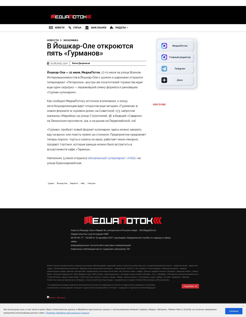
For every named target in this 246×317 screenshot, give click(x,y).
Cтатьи (77, 27)
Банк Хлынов (98, 27)
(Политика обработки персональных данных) (68, 313)
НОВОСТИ (59, 27)
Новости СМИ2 (159, 104)
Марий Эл (74, 183)
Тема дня (91, 183)
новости (53, 40)
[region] (123, 310)
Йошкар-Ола (62, 183)
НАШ (83, 183)
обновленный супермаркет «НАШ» (112, 158)
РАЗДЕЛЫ (120, 27)
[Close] (243, 306)
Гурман (51, 183)
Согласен (233, 311)
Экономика (70, 40)
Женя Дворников (81, 63)
